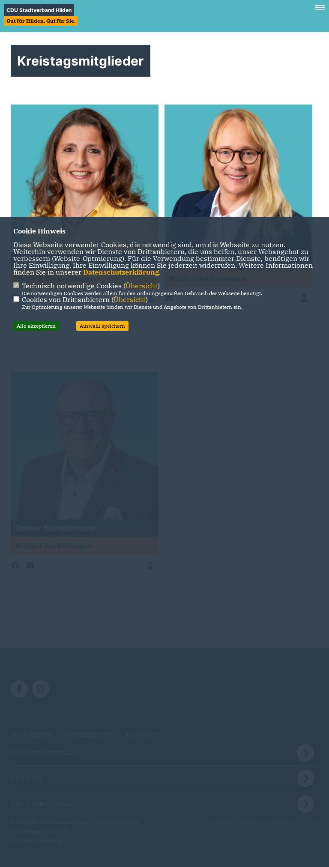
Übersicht (142, 285)
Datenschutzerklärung (121, 272)
